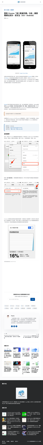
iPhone (6, 78)
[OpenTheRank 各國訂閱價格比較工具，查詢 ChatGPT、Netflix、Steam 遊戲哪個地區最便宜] (24, 420)
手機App (7, 308)
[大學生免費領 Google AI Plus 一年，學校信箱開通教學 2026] (8, 350)
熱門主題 (17, 308)
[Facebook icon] (12, 326)
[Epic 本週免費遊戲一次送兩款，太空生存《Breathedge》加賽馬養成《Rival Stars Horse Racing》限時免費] (4, 420)
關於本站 (3, 441)
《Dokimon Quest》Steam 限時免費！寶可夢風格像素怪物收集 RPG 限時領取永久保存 (34, 433)
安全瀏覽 (27, 305)
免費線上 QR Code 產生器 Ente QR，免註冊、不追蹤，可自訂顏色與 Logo (33, 414)
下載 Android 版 (19, 129)
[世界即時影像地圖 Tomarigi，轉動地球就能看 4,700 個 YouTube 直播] (24, 427)
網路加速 (23, 308)
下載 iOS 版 (12, 129)
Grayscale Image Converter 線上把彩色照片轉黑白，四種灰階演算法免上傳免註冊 (14, 414)
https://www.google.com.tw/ (16, 127)
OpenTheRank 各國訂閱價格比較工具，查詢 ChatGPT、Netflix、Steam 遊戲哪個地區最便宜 (33, 420)
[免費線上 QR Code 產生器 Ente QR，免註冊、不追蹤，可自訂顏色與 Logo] (24, 414)
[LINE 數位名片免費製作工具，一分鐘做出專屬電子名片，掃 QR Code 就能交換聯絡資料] (4, 433)
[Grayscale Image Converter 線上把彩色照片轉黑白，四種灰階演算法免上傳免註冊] (4, 414)
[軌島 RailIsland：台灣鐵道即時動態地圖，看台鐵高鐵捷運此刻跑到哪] (8, 363)
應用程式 (33, 305)
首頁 (5, 9)
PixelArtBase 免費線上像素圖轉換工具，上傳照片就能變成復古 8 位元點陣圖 (14, 427)
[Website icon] (14, 326)
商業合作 (16, 441)
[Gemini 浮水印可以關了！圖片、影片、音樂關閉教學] (26, 350)
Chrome (29, 76)
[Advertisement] (21, 29)
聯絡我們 (12, 441)
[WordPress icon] (16, 326)
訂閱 (33, 299)
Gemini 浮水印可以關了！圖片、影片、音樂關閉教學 (26, 354)
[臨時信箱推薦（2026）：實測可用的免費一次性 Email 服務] (17, 363)
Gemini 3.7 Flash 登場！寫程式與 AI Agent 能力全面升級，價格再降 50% (35, 356)
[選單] (2, 1)
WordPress (37, 441)
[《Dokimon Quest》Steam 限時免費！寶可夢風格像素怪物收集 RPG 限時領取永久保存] (24, 433)
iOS (22, 305)
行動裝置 (35, 308)
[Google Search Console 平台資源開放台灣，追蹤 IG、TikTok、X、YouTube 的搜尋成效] (26, 363)
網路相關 (29, 308)
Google (5, 104)
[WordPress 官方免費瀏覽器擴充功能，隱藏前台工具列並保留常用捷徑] (17, 350)
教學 (12, 308)
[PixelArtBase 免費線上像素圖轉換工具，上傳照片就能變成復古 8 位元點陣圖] (4, 427)
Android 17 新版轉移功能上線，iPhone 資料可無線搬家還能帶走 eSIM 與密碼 (35, 369)
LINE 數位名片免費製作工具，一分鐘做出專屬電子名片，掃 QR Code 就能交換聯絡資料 (13, 433)
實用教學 (12, 9)
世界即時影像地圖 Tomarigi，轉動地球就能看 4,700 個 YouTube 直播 (34, 427)
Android (6, 305)
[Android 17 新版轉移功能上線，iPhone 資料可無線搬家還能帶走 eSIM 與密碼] (35, 363)
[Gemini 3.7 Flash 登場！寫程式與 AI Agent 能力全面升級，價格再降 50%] (35, 350)
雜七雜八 (8, 9)
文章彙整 (7, 441)
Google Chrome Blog (23, 73)
